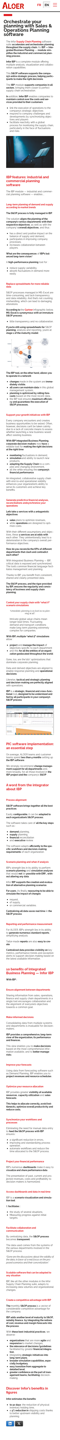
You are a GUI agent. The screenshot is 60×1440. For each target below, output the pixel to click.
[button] (54, 4)
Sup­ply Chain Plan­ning (28, 41)
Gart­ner (29, 309)
